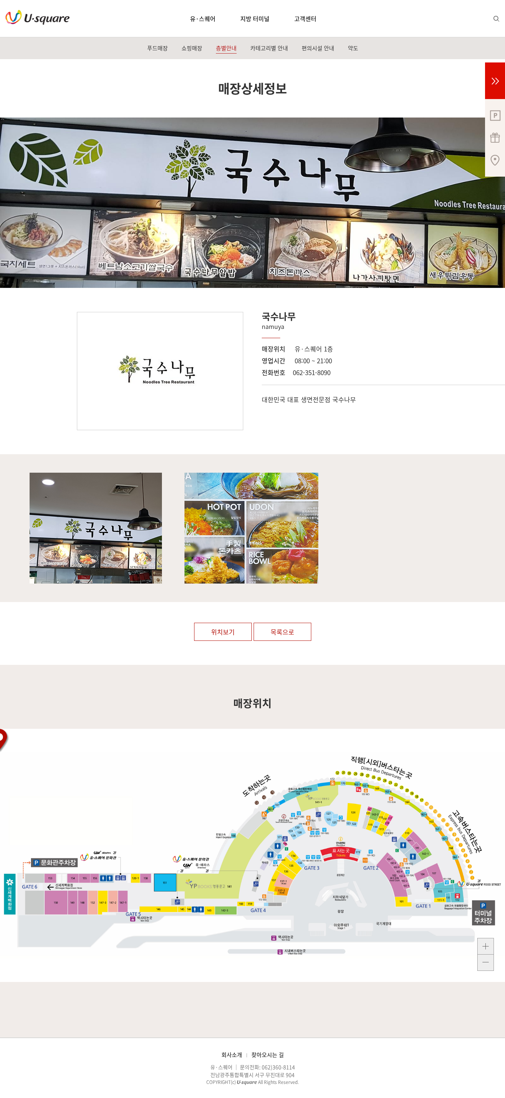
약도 (353, 48)
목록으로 (282, 631)
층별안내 (226, 48)
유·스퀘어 (203, 18)
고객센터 (305, 18)
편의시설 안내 (318, 48)
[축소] (485, 963)
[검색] (496, 19)
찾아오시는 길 (267, 1055)
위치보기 (223, 631)
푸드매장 (157, 48)
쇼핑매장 (192, 48)
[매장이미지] (95, 528)
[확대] (485, 946)
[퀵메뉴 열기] (495, 80)
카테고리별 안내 (269, 48)
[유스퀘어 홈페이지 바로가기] (38, 17)
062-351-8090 (312, 372)
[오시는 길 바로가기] (495, 159)
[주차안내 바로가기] (495, 114)
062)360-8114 (278, 1067)
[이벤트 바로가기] (495, 137)
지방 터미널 (255, 18)
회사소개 (231, 1055)
